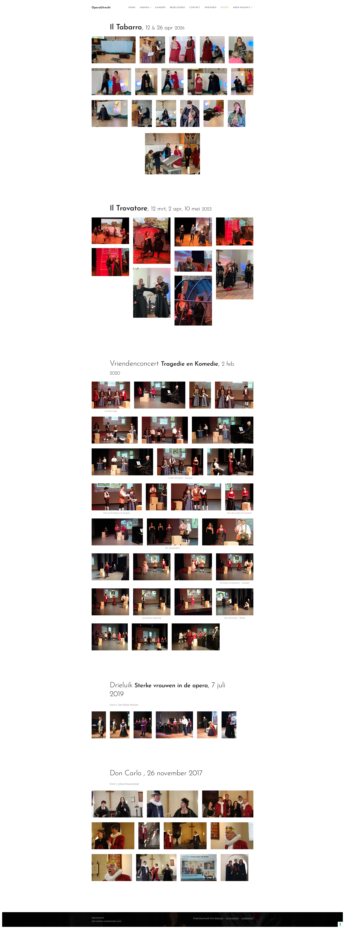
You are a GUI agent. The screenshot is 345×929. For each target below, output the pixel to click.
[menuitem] (132, 7)
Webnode (219, 918)
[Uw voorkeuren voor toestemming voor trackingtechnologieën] (340, 924)
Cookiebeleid (247, 918)
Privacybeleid (232, 918)
